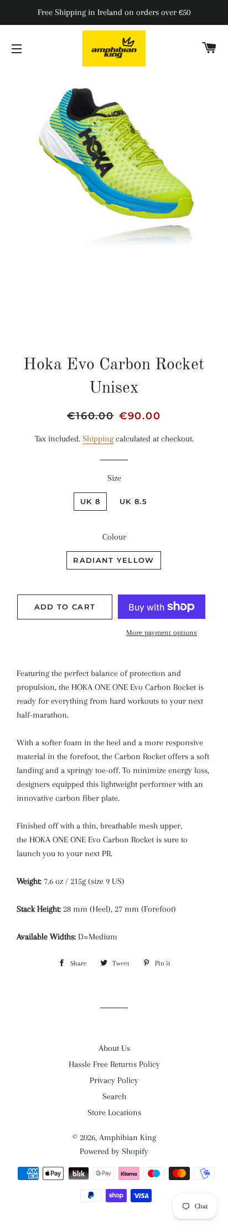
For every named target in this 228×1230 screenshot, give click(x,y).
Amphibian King (127, 1137)
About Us (114, 1048)
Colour (114, 537)
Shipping (97, 439)
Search (114, 1096)
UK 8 (90, 501)
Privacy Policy (114, 1080)
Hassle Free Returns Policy (114, 1064)
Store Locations (114, 1112)
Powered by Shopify (114, 1151)
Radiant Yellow (113, 560)
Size (114, 478)
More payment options (161, 632)
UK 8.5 (133, 501)
